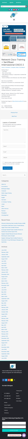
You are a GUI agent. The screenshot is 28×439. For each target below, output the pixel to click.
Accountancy (5, 186)
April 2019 (4, 305)
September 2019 (5, 298)
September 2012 (5, 340)
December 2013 (5, 338)
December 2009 (5, 347)
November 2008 (5, 351)
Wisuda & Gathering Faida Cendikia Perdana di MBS (13, 223)
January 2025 (5, 272)
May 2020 (4, 292)
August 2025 (4, 258)
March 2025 (4, 267)
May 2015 (4, 325)
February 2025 (5, 270)
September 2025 (5, 256)
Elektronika (4, 195)
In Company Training (6, 201)
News (17, 67)
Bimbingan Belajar (6, 188)
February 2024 (5, 283)
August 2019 (4, 300)
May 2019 (4, 303)
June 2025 (4, 263)
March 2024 (4, 281)
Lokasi (3, 204)
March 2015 (4, 329)
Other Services (5, 208)
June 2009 (4, 349)
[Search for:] (14, 175)
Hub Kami (4, 199)
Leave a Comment (6, 67)
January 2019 (5, 309)
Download (4, 2)
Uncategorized (5, 215)
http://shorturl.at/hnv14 (18, 101)
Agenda (11, 2)
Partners (3, 210)
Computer (13, 67)
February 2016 (5, 320)
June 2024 (4, 278)
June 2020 (4, 289)
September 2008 (5, 353)
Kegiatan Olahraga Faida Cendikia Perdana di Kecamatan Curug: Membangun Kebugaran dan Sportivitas (12, 240)
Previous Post (14, 112)
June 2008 (4, 358)
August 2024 (4, 276)
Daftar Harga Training (6, 193)
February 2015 (5, 331)
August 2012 (4, 342)
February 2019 (5, 307)
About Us (4, 184)
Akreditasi (18, 2)
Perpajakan (4, 213)
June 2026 (4, 250)
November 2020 (5, 285)
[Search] (26, 6)
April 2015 (4, 327)
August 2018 (4, 314)
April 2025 (4, 265)
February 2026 (5, 252)
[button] (14, 19)
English (3, 197)
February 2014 (5, 334)
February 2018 (5, 318)
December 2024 (5, 274)
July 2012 (4, 345)
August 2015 (4, 322)
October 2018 (5, 311)
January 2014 (5, 336)
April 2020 (4, 294)
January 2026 (5, 254)
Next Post (14, 116)
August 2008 (4, 356)
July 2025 (4, 261)
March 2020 (4, 296)
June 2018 (4, 316)
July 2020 (4, 287)
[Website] (14, 157)
